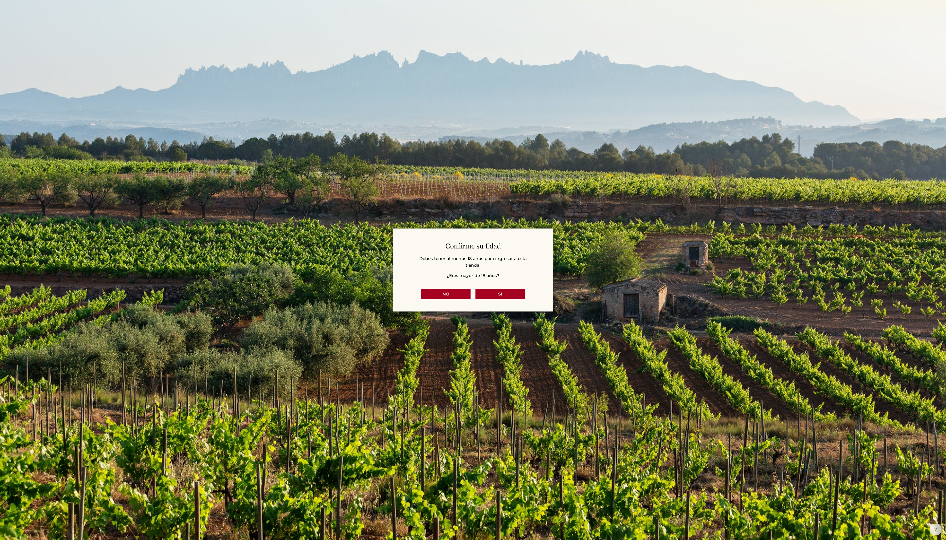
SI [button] (500, 294)
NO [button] (445, 294)
